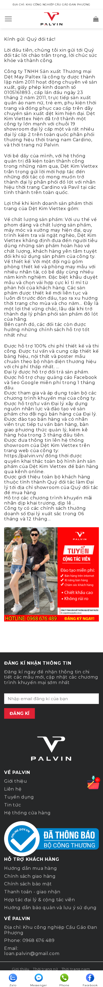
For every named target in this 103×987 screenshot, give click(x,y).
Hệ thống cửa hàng (27, 812)
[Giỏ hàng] (96, 19)
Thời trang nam (76, 969)
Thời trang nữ (45, 969)
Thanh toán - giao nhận (32, 891)
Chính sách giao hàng (30, 876)
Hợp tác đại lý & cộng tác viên (39, 899)
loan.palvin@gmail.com (32, 953)
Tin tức (12, 805)
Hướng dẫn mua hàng (30, 868)
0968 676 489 (39, 940)
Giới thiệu (15, 781)
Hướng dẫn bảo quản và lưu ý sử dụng (50, 907)
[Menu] (8, 18)
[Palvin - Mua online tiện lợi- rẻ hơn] (51, 18)
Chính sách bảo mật (28, 883)
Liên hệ (13, 789)
